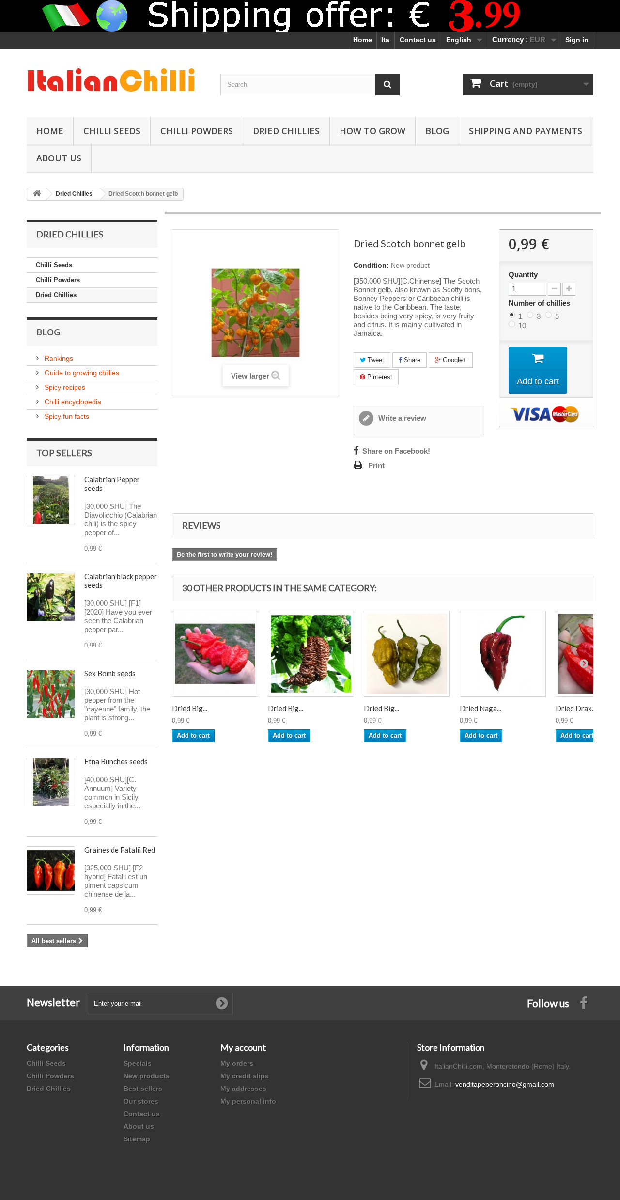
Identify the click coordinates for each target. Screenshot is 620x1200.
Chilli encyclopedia (72, 402)
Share (411, 359)
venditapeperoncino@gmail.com (504, 1084)
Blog (437, 131)
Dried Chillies (286, 131)
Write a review (401, 418)
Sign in (577, 40)
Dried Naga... (480, 708)
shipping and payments (525, 131)
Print (376, 466)
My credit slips (244, 1076)
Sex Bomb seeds (110, 673)
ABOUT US (58, 158)
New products (147, 1076)
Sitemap (137, 1139)
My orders (236, 1063)
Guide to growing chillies (81, 373)
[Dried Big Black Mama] (311, 654)
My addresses (243, 1088)
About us (139, 1126)
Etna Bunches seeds (116, 761)
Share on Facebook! (396, 451)
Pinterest (378, 376)
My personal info (248, 1101)
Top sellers (64, 452)
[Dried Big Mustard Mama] (407, 654)
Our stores (141, 1101)
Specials (138, 1063)
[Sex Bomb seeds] (51, 694)
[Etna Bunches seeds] (51, 782)
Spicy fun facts (66, 416)
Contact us (418, 40)
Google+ (453, 359)
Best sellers (143, 1088)
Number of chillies (540, 303)
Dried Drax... (576, 708)
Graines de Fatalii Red (119, 849)
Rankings (58, 358)
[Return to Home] (37, 194)
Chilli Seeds (111, 131)
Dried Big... (189, 708)
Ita (385, 40)
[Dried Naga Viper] (503, 654)
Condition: (371, 265)
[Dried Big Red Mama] (215, 654)
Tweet (375, 359)
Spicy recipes (64, 387)
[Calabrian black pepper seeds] (51, 597)
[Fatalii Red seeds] (51, 870)
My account (243, 1047)
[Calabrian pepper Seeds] (51, 500)
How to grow (372, 131)
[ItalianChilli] (116, 81)
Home (362, 40)
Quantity (523, 275)
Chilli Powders (196, 131)
